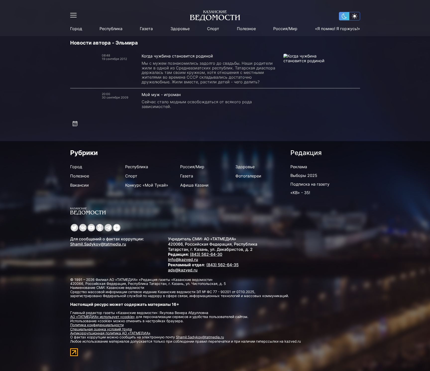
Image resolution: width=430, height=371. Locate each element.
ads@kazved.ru (183, 269)
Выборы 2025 (303, 175)
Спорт (213, 28)
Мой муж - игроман (161, 94)
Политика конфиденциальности (97, 325)
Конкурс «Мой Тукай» (146, 185)
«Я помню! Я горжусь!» (337, 28)
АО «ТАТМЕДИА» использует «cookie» (102, 317)
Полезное (246, 28)
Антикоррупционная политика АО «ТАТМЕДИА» (110, 333)
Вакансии (79, 185)
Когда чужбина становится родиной (177, 55)
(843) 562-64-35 (222, 264)
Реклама (298, 166)
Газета (146, 28)
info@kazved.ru (183, 259)
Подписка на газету (309, 184)
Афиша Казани (194, 185)
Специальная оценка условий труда (101, 329)
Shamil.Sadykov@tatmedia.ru (98, 244)
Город (76, 28)
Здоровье (180, 28)
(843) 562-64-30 (206, 254)
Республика (111, 28)
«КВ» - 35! (300, 192)
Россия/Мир (285, 28)
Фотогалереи (248, 175)
